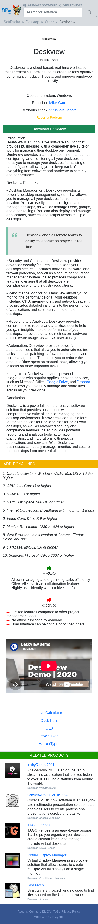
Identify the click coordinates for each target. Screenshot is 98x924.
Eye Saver (49, 736)
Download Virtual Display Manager (46, 878)
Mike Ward (57, 103)
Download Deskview (49, 129)
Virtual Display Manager (46, 855)
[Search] (89, 12)
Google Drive (57, 382)
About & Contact (28, 911)
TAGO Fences (38, 825)
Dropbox (84, 382)
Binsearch (35, 885)
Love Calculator (49, 713)
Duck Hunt (49, 720)
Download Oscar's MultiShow (43, 818)
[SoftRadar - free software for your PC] (11, 10)
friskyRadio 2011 (40, 765)
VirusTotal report (62, 110)
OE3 (49, 728)
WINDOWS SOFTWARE (42, 5)
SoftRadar (12, 22)
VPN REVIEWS (72, 5)
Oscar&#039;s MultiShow (47, 795)
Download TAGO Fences (41, 848)
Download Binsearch (38, 899)
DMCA (46, 911)
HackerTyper (49, 744)
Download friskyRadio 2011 (42, 787)
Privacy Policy (70, 911)
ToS (56, 911)
